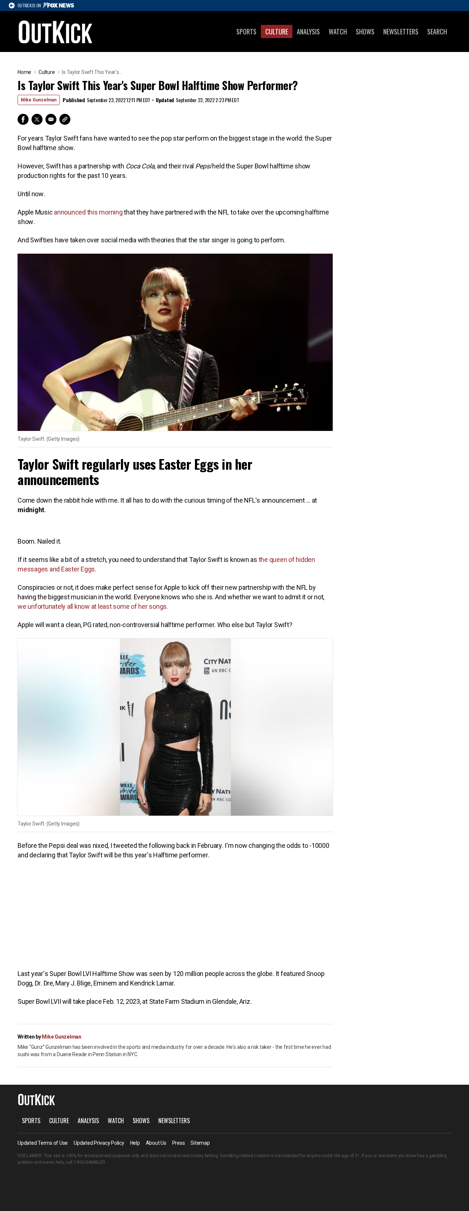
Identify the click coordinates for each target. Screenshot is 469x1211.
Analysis (308, 31)
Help (135, 1143)
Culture (276, 31)
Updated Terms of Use (43, 1143)
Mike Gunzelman (38, 100)
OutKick (56, 31)
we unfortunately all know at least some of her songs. (93, 606)
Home (24, 72)
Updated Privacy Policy (99, 1143)
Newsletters (400, 31)
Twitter (37, 119)
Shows (365, 31)
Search (437, 31)
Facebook (23, 119)
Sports (246, 31)
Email (50, 119)
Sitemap (200, 1143)
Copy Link (64, 119)
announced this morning (89, 212)
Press (178, 1143)
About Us (156, 1143)
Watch (338, 31)
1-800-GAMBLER (89, 1162)
